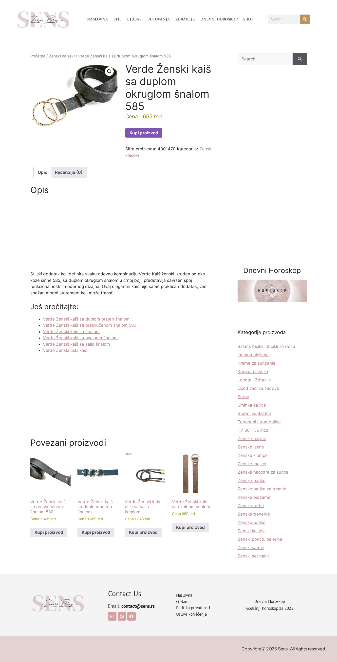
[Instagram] (112, 616)
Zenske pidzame (254, 497)
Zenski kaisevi (62, 56)
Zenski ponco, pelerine (260, 539)
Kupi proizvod (144, 132)
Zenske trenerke (254, 514)
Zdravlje (185, 19)
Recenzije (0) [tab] (69, 172)
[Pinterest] (122, 616)
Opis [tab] (42, 172)
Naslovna (97, 19)
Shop (248, 19)
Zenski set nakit (253, 556)
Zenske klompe (253, 455)
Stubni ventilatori (254, 413)
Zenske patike (251, 480)
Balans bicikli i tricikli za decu (266, 346)
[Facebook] (131, 616)
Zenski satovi (251, 547)
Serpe (243, 396)
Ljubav (134, 19)
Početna (37, 56)
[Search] (300, 59)
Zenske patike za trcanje (262, 488)
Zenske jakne (251, 447)
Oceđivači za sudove (258, 388)
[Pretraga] (305, 19)
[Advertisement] (121, 234)
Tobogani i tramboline (259, 421)
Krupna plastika (253, 371)
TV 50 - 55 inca (253, 430)
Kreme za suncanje (256, 363)
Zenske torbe (251, 505)
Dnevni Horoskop (219, 19)
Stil (117, 19)
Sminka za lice (252, 405)
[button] (109, 71)
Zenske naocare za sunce (263, 472)
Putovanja (158, 19)
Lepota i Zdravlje (254, 379)
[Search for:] (265, 59)
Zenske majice (252, 463)
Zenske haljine (252, 438)
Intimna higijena (253, 354)
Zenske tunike (251, 522)
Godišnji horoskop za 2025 (269, 608)
